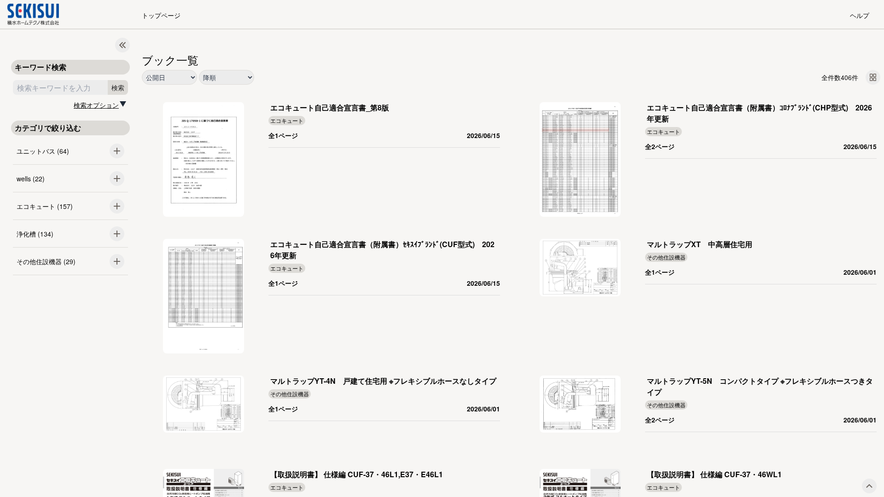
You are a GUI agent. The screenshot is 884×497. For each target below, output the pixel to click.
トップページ (161, 15)
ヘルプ (859, 15)
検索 (117, 87)
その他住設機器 (666, 257)
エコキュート (286, 120)
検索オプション (96, 105)
